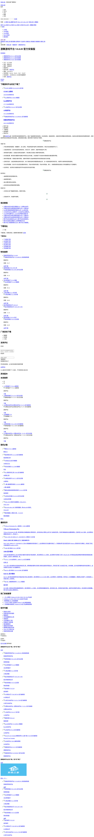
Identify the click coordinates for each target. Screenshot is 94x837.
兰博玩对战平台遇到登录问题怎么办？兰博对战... (16, 208)
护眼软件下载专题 (8, 622)
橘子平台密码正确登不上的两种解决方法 (14, 220)
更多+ (2, 518)
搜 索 (15, 19)
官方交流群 (4, 643)
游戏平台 (11, 69)
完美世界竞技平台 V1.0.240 (11, 255)
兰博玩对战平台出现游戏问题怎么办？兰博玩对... (16, 217)
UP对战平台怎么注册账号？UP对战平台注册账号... (17, 212)
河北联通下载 (7, 248)
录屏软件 (6, 618)
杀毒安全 (28, 41)
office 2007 (25, 22)
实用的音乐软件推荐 (9, 613)
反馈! (24, 232)
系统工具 (8, 41)
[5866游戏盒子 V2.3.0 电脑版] (11, 282)
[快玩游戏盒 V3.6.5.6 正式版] (11, 319)
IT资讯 (5, 29)
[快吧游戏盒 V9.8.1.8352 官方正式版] (13, 269)
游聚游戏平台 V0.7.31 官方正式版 (12, 56)
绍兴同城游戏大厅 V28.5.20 (11, 305)
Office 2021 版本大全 (9, 629)
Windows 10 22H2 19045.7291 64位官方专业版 (16, 599)
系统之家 (3, 2)
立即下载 (6, 266)
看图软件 (6, 615)
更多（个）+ (4, 778)
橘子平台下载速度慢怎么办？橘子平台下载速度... (16, 222)
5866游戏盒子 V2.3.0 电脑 (10, 280)
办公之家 (26, 25)
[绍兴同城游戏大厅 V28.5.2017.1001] (13, 306)
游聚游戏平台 (21, 44)
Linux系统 (6, 33)
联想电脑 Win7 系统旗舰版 (11, 600)
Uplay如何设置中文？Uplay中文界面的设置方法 (16, 213)
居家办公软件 (7, 611)
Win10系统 (6, 25)
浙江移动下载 (7, 244)
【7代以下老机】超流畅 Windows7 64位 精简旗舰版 (17, 602)
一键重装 (31, 25)
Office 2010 (20, 22)
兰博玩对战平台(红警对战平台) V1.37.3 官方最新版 (17, 405)
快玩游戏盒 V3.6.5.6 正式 (10, 317)
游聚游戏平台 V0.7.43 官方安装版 (12, 57)
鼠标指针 (6, 36)
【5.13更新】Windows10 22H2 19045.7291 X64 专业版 (18, 597)
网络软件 (3, 41)
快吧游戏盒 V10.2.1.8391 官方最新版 (13, 424)
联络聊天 (38, 41)
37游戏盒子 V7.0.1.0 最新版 (11, 386)
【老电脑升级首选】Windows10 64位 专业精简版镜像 (18, 604)
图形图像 (13, 41)
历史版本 (3, 53)
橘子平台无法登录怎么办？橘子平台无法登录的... (16, 219)
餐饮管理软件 (7, 624)
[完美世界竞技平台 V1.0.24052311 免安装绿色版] (16, 257)
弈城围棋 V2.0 (8, 414)
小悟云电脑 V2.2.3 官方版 (10, 292)
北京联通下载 (7, 246)
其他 (3, 26)
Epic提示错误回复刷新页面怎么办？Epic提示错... (16, 210)
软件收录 (9, 643)
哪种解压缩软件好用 (9, 627)
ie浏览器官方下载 (8, 620)
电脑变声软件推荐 (8, 625)
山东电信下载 (7, 241)
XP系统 (22, 25)
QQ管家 (6, 22)
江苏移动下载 (7, 243)
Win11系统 (16, 25)
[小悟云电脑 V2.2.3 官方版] (11, 294)
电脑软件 (14, 44)
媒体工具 (43, 41)
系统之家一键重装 (33, 22)
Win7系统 (11, 25)
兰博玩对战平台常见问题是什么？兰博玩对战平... (16, 206)
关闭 (2, 650)
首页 (2, 25)
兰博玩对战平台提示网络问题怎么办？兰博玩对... (16, 215)
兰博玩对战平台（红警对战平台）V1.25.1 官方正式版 (18, 433)
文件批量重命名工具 (9, 617)
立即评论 (3, 367)
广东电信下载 (7, 239)
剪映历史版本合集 (8, 631)
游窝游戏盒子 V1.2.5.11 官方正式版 (13, 395)
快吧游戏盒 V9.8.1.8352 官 (10, 267)
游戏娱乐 (33, 41)
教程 (35, 25)
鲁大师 (15, 22)
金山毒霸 (11, 22)
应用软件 (18, 41)
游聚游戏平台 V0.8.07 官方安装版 (12, 59)
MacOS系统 (6, 35)
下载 (5, 393)
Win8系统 (6, 31)
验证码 (2, 353)
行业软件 (23, 41)
